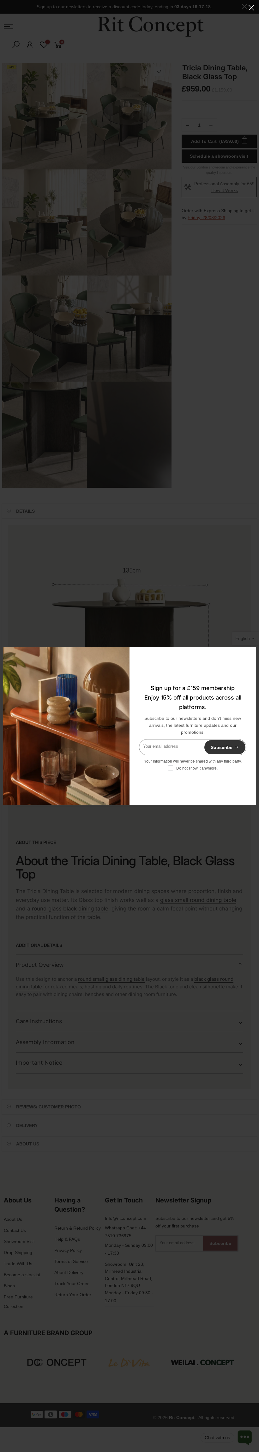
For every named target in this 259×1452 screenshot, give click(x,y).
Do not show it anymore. (197, 768)
